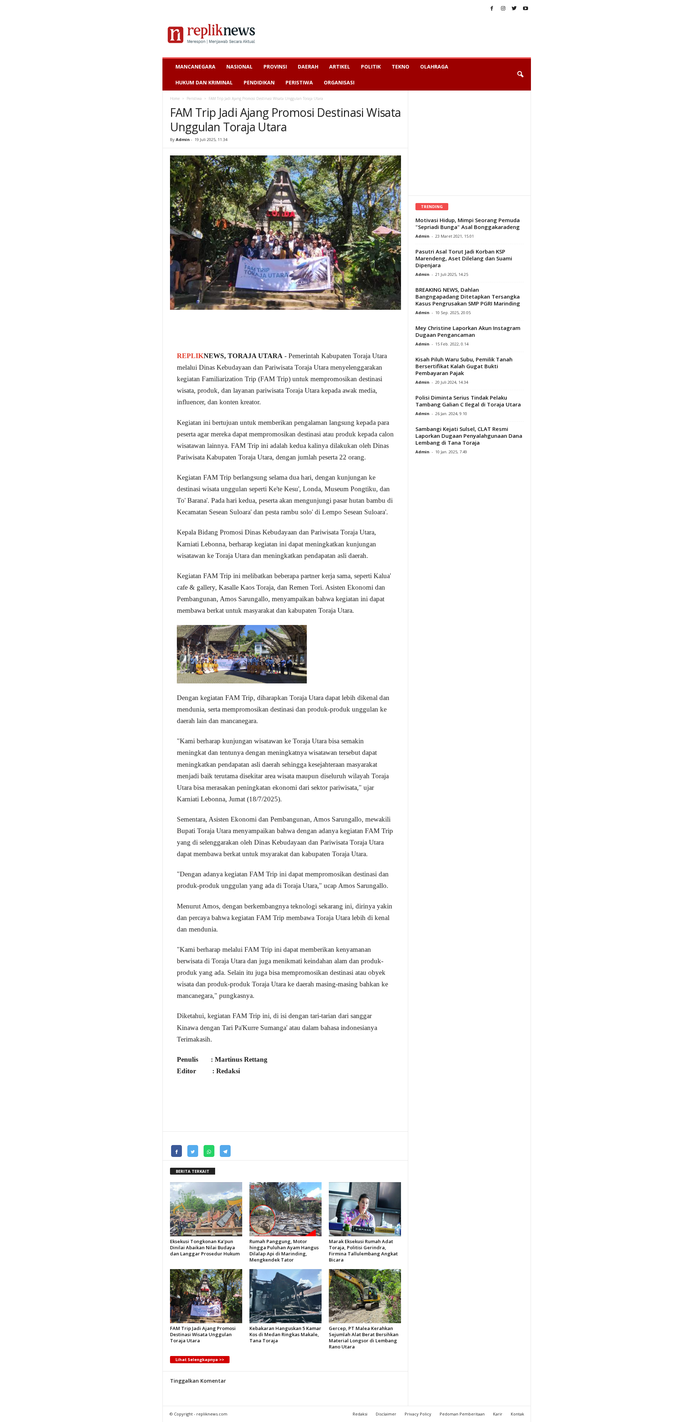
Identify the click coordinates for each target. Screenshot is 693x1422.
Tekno (400, 66)
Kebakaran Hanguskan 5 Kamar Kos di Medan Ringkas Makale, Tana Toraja (285, 1334)
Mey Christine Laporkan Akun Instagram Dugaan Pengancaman (467, 331)
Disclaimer (386, 1414)
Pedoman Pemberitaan (462, 1414)
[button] (520, 75)
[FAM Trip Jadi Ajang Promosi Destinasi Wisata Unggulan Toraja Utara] (206, 1296)
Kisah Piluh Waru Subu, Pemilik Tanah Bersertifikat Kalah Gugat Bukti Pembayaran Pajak (464, 366)
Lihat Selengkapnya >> (199, 1359)
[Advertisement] (399, 34)
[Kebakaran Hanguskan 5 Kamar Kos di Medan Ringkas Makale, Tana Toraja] (285, 1296)
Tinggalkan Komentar (198, 1380)
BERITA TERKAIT (192, 1171)
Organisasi (339, 82)
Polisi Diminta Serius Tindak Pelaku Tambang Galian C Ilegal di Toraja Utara (468, 401)
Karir (497, 1414)
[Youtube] (525, 9)
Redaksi (360, 1414)
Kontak (517, 1414)
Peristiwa (299, 82)
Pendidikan (259, 82)
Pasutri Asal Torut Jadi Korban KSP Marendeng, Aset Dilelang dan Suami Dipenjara (463, 258)
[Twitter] (514, 9)
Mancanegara (195, 66)
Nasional (239, 66)
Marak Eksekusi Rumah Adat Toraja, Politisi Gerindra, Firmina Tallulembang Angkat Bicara (363, 1250)
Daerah (308, 66)
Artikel (339, 66)
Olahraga (434, 66)
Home (175, 98)
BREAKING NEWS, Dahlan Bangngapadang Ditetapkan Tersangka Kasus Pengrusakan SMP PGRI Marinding (467, 296)
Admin (183, 139)
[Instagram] (503, 9)
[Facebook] (492, 9)
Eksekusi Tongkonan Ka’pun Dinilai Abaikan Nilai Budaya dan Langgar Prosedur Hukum (205, 1247)
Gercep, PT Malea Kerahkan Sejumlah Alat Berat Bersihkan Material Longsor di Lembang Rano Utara (363, 1337)
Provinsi (275, 66)
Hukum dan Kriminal (204, 82)
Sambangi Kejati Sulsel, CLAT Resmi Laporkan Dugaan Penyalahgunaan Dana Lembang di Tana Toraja (468, 435)
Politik (371, 66)
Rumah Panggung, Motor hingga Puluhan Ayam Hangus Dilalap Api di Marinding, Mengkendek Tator (284, 1250)
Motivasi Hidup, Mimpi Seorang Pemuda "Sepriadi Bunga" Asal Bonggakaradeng (467, 223)
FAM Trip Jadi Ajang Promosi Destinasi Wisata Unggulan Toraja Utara (203, 1334)
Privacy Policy (418, 1414)
